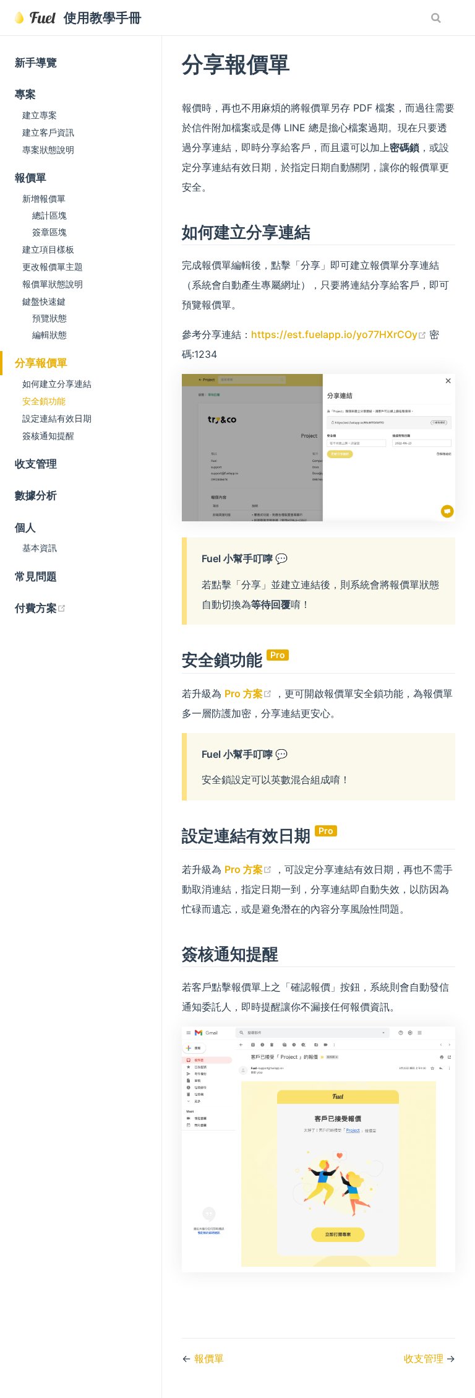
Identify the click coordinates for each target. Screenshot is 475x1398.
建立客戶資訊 (48, 132)
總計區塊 (49, 215)
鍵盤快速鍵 (44, 301)
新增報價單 (44, 198)
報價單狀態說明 (52, 284)
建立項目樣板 (48, 249)
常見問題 (36, 576)
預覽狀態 (49, 318)
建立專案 (39, 115)
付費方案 (88, 607)
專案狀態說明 (48, 149)
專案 (25, 94)
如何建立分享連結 (57, 383)
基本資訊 (39, 547)
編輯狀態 (49, 335)
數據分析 (36, 495)
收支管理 (36, 464)
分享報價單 (41, 363)
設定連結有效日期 (57, 418)
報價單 (30, 177)
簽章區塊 (49, 232)
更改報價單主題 (52, 266)
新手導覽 (36, 62)
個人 (25, 527)
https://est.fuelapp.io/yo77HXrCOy (340, 334)
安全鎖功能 (44, 401)
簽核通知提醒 (48, 435)
